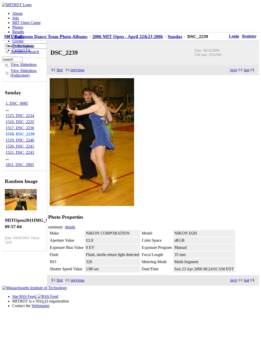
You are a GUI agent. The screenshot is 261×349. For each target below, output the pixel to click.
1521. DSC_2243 (20, 152)
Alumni (18, 36)
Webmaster (40, 306)
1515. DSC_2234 (20, 115)
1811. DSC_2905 (20, 164)
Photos (17, 27)
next (233, 70)
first (60, 70)
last (246, 70)
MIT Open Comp (26, 22)
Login (234, 36)
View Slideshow (23, 64)
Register (249, 36)
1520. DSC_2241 (20, 146)
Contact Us (21, 50)
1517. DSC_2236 (20, 128)
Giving (17, 41)
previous (77, 70)
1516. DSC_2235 (20, 122)
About (17, 13)
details (70, 227)
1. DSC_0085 (17, 103)
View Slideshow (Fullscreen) (23, 72)
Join (15, 18)
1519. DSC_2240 (20, 140)
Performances (23, 45)
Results (18, 32)
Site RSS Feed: (25, 296)
